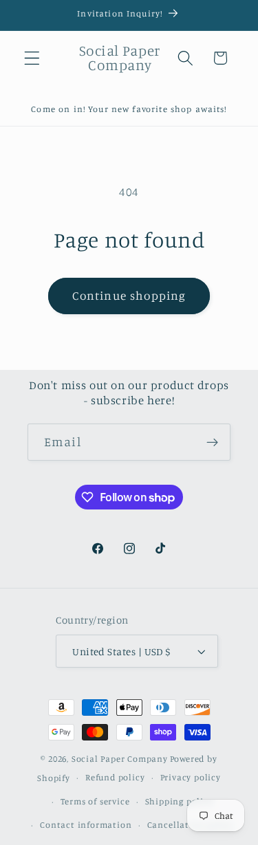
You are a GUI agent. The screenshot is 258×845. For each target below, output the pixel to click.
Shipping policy (179, 801)
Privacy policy (190, 777)
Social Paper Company (120, 759)
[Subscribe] (212, 442)
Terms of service (95, 801)
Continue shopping (129, 295)
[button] (32, 58)
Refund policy (114, 777)
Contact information (85, 825)
